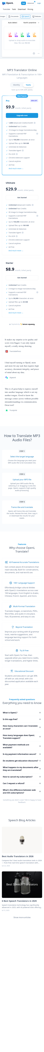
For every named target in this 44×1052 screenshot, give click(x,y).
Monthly (16, 85)
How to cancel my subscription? (18, 776)
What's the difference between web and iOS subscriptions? (19, 791)
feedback (21, 802)
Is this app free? (10, 719)
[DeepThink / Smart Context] (38, 53)
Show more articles (22, 917)
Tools (14, 9)
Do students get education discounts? (20, 760)
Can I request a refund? (14, 783)
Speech (26, 16)
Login (39, 3)
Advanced (30, 3)
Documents (15, 16)
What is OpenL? (10, 712)
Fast (23, 3)
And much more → (16, 313)
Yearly (28, 85)
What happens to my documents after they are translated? (20, 768)
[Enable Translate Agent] (34, 53)
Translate (6, 9)
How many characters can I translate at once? (20, 727)
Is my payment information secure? (19, 754)
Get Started (22, 278)
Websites (38, 16)
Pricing (30, 9)
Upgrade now (22, 115)
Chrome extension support (19, 158)
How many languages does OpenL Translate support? (19, 736)
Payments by (15, 324)
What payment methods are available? (16, 746)
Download (22, 9)
